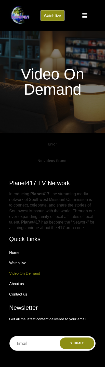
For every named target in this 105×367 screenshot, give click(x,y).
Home (14, 252)
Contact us (18, 294)
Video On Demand (24, 273)
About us (16, 284)
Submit (77, 343)
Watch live (17, 263)
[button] (84, 15)
